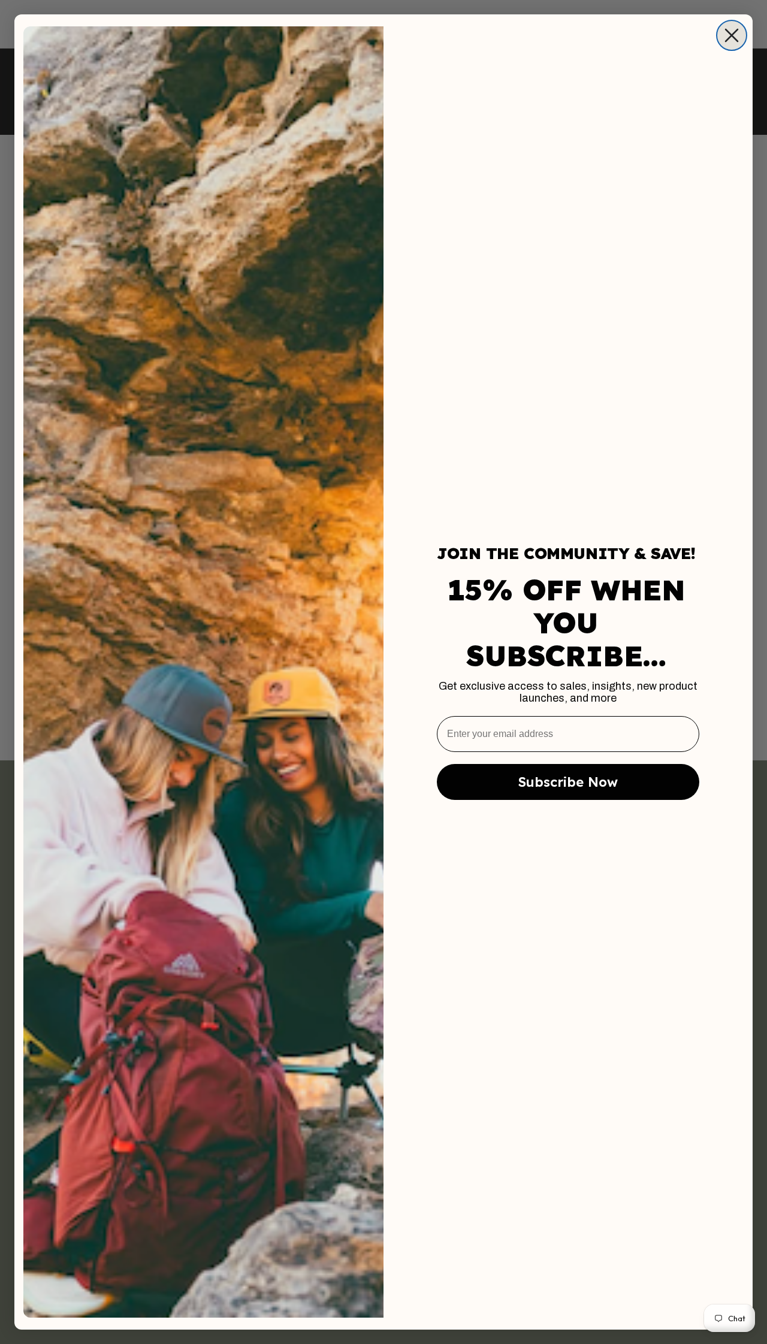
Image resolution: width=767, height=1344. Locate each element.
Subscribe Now (568, 782)
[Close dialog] (732, 35)
